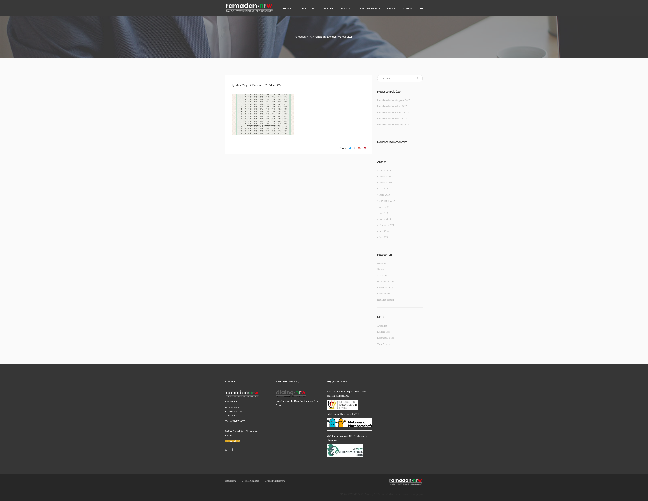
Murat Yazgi (241, 85)
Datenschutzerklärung (275, 481)
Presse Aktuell (384, 293)
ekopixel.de (394, 494)
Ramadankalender (370, 8)
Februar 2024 (385, 176)
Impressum (230, 481)
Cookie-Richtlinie (250, 481)
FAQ (421, 8)
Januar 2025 (385, 170)
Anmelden (382, 325)
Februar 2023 (385, 182)
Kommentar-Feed (385, 338)
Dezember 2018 (386, 225)
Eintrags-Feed (383, 332)
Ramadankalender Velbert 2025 (392, 106)
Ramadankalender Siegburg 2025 (393, 124)
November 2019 (387, 201)
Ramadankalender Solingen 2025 (393, 112)
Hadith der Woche (385, 281)
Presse (391, 8)
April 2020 (384, 195)
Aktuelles (381, 263)
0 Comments (256, 85)
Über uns (346, 8)
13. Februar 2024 (273, 85)
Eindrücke (328, 8)
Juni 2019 (384, 207)
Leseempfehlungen (386, 287)
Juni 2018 (384, 231)
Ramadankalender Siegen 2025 (392, 118)
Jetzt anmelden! (232, 441)
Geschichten (383, 275)
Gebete (380, 269)
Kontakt (407, 8)
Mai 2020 (383, 188)
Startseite (288, 8)
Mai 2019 (383, 213)
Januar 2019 (385, 219)
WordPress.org (384, 344)
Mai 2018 (383, 237)
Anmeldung (308, 8)
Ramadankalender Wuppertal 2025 (393, 100)
